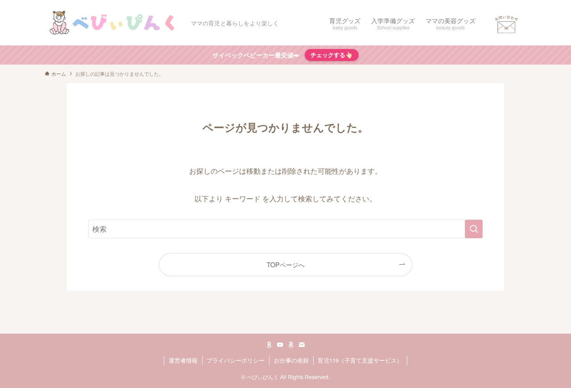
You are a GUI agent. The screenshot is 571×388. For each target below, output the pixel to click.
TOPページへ (286, 264)
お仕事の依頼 (291, 360)
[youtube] (280, 345)
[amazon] (291, 345)
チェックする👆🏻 (331, 54)
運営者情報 (183, 360)
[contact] (302, 345)
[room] (269, 345)
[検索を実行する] (474, 229)
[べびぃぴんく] (114, 22)
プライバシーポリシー (236, 360)
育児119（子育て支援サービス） (360, 360)
